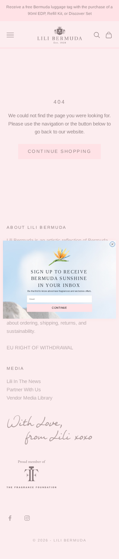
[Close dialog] (112, 243)
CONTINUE (59, 307)
